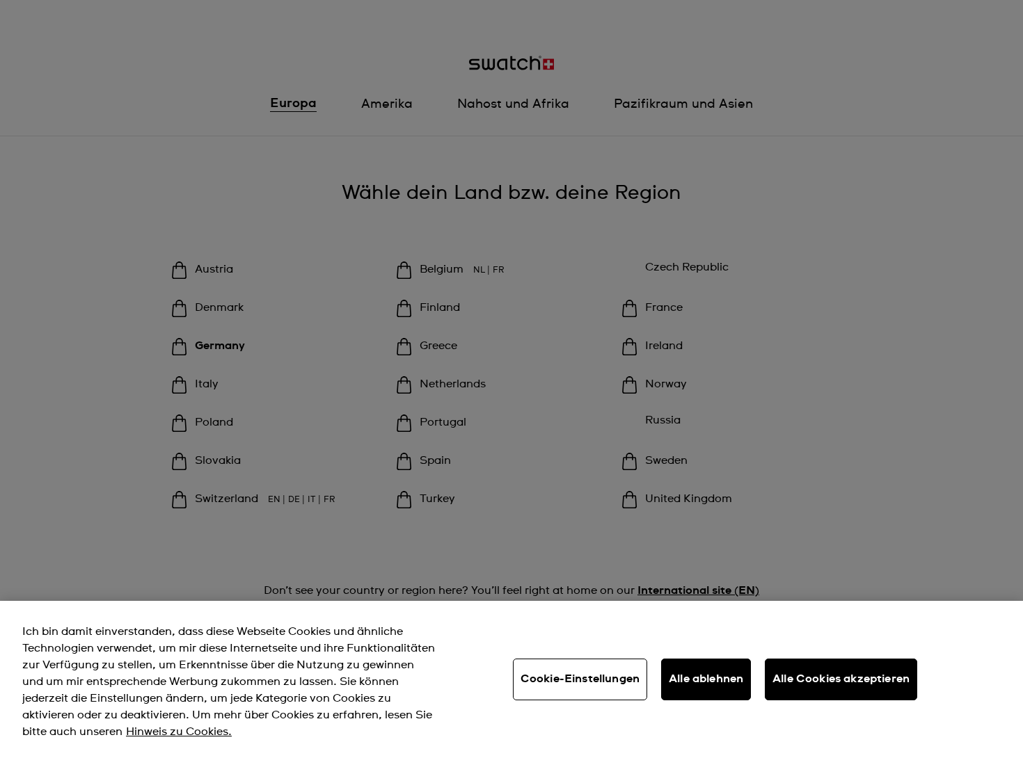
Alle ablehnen (706, 678)
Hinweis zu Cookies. (179, 731)
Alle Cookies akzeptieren (841, 678)
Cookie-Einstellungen (580, 678)
